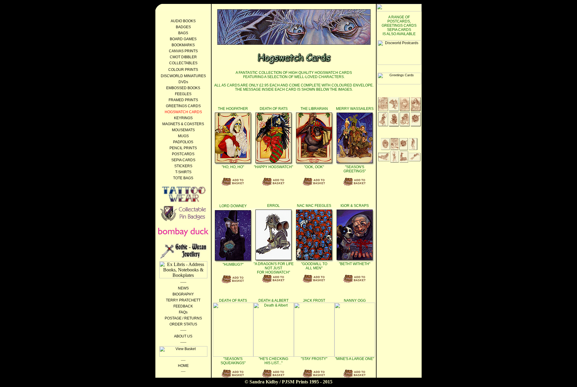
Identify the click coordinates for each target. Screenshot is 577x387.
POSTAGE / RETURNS (183, 318)
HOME (183, 366)
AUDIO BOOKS (183, 21)
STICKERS (183, 166)
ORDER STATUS (183, 324)
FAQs (183, 312)
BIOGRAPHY (183, 294)
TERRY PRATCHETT (183, 300)
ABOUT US (183, 336)
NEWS (183, 288)
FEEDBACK (183, 306)
